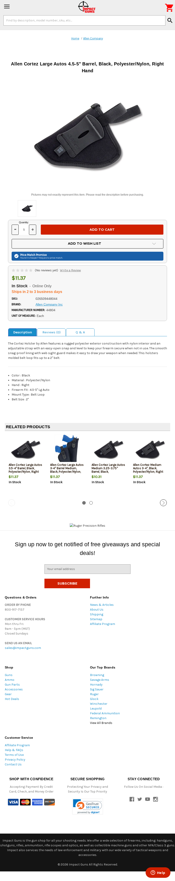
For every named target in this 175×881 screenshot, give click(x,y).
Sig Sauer (96, 689)
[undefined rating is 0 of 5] (22, 270)
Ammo (9, 680)
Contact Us (13, 764)
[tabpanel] (25, 467)
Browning (97, 675)
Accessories (14, 689)
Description (22, 332)
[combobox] (84, 20)
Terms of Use (14, 755)
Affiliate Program (102, 624)
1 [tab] (84, 503)
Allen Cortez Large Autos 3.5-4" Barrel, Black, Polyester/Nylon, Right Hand (25, 470)
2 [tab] (91, 503)
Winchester (98, 704)
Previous (11, 502)
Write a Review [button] (70, 270)
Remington (98, 718)
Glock (94, 699)
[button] (87, 806)
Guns (9, 675)
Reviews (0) (51, 332)
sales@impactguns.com (23, 648)
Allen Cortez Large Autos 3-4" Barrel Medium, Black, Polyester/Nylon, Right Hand (67, 470)
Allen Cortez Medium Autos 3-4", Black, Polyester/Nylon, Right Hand (148, 470)
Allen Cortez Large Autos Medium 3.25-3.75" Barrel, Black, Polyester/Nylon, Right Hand (108, 471)
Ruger (94, 694)
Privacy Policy (15, 760)
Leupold (96, 708)
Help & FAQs (14, 750)
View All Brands (101, 723)
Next (163, 502)
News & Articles (102, 605)
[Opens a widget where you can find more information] (157, 873)
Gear (8, 694)
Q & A (80, 332)
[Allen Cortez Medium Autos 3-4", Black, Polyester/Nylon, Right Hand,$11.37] (150, 449)
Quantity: (24, 222)
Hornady (96, 685)
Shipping (96, 614)
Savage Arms (99, 680)
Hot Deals (12, 699)
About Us (96, 610)
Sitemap (96, 619)
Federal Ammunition (105, 713)
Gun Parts (12, 685)
